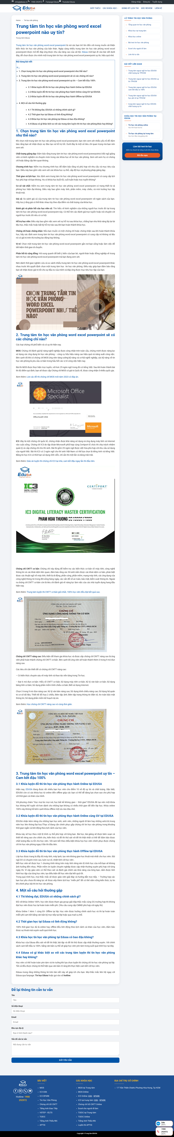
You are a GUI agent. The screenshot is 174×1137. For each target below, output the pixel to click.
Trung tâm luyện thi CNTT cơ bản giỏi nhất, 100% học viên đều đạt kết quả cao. (63, 592)
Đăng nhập (136, 2)
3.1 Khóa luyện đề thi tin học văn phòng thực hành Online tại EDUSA (60, 87)
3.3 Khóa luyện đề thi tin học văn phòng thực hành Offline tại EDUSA (60, 96)
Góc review (146, 8)
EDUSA (29, 789)
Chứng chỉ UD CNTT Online (90, 1104)
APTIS (42, 1125)
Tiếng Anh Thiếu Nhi (48, 1121)
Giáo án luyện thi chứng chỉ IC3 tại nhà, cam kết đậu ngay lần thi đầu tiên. (61, 461)
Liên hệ (158, 8)
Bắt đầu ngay (142, 155)
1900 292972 (36, 2)
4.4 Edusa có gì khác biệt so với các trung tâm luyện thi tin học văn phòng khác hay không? (70, 124)
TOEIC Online (84, 1116)
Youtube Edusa (68, 2)
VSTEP (43, 1112)
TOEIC (42, 1116)
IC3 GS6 (43, 1092)
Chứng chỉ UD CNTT (48, 1104)
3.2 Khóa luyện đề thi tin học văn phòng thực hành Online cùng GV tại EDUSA (64, 92)
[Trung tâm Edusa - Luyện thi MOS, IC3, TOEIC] (24, 8)
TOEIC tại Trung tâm (87, 1112)
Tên (13, 995)
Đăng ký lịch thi (130, 8)
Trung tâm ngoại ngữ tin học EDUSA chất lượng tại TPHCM (142, 72)
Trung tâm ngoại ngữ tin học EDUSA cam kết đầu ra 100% (142, 88)
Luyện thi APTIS (85, 1125)
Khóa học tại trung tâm (137, 31)
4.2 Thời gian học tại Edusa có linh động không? (50, 114)
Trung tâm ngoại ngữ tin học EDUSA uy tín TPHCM (143, 80)
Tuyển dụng (157, 2)
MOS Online (83, 1092)
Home (18, 20)
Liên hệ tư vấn (133, 55)
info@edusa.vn (21, 2)
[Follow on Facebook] (15, 1091)
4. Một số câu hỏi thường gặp (32, 103)
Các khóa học (110, 8)
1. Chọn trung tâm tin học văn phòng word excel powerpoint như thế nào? (53, 71)
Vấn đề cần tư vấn (19, 1039)
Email (13, 1017)
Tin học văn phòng (31, 20)
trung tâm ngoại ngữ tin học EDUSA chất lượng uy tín (142, 105)
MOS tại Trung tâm (86, 1088)
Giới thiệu (95, 8)
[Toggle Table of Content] (18, 68)
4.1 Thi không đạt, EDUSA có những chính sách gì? (51, 109)
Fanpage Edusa (52, 2)
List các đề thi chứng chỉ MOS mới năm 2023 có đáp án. (53, 377)
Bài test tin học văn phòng (138, 43)
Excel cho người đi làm (137, 49)
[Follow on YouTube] (30, 1091)
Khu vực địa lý (17, 1028)
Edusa (85, 52)
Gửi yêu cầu (65, 1060)
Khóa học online (134, 37)
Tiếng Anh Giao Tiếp (49, 1108)
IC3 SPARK (44, 1096)
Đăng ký (146, 2)
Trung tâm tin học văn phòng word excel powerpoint (41, 45)
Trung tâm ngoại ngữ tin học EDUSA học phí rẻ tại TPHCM (142, 97)
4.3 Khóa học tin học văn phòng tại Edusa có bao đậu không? (56, 119)
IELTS (49, 1112)
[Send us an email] (20, 1091)
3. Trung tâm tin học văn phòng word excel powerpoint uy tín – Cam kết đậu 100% (57, 80)
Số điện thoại (17, 1006)
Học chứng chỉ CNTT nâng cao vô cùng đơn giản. (49, 704)
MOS (42, 1088)
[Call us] (25, 1091)
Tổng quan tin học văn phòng (139, 25)
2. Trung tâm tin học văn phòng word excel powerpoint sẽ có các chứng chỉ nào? (56, 76)
